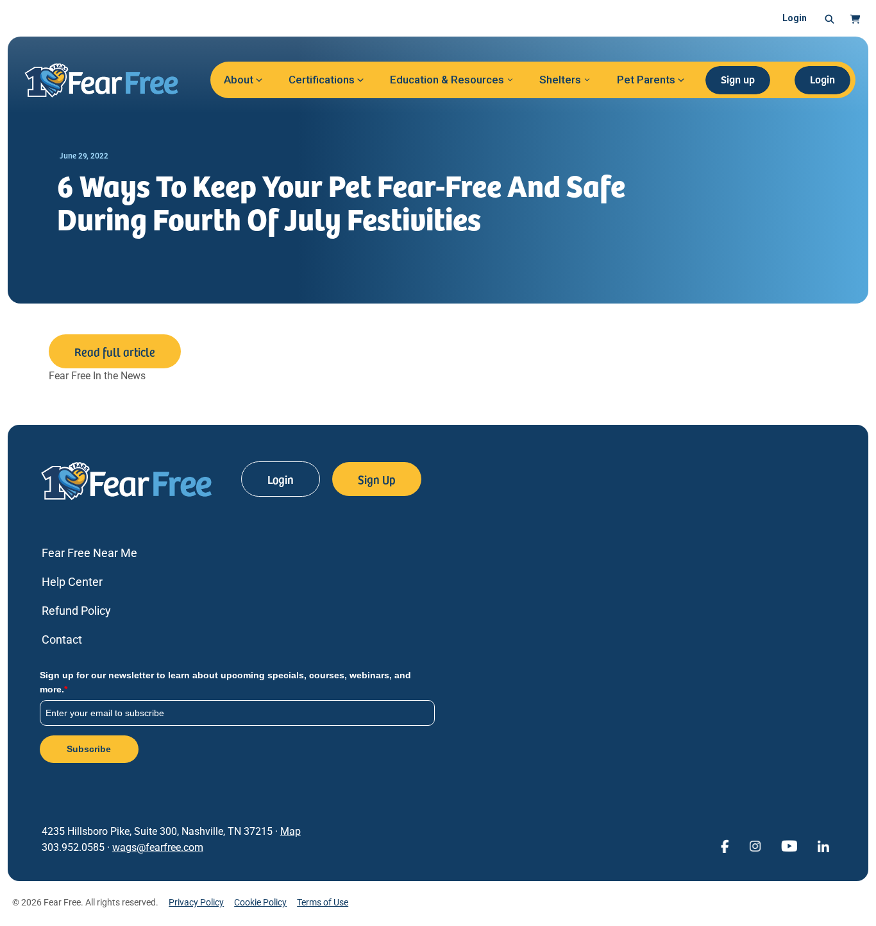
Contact (62, 639)
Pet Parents (646, 79)
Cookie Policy (260, 902)
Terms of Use (322, 902)
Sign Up (377, 479)
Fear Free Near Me (89, 553)
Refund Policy (76, 610)
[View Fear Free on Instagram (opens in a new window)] (755, 845)
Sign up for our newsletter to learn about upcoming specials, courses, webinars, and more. (225, 682)
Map (290, 831)
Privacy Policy (196, 902)
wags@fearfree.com (157, 847)
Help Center (72, 581)
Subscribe (89, 749)
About (238, 79)
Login (794, 18)
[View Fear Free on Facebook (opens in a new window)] (725, 845)
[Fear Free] (110, 80)
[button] (829, 18)
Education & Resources (447, 79)
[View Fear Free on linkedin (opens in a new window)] (823, 845)
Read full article (114, 351)
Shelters (560, 79)
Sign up (738, 79)
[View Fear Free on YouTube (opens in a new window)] (789, 845)
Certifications (322, 79)
